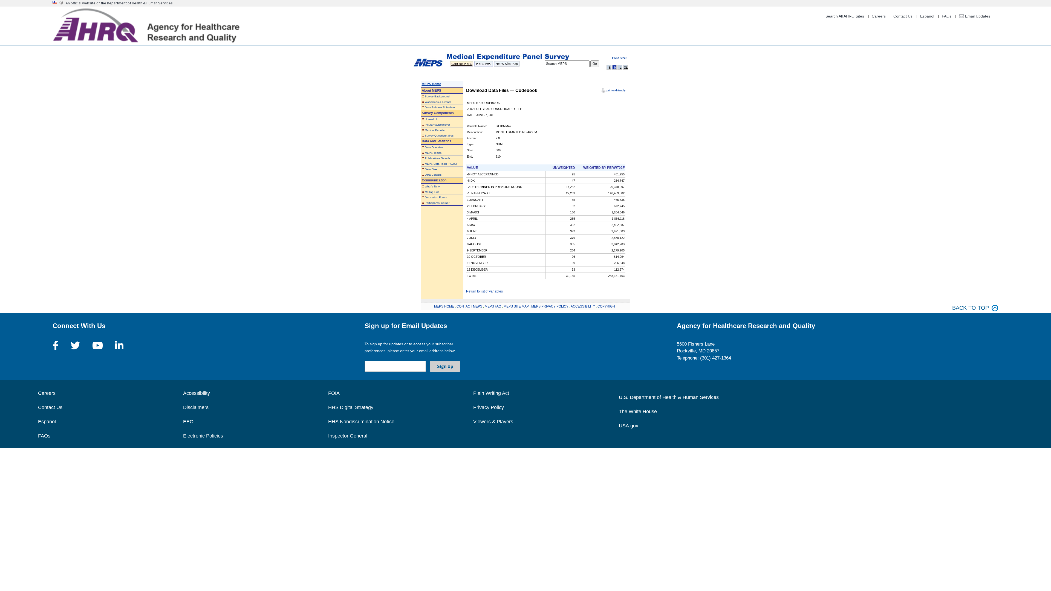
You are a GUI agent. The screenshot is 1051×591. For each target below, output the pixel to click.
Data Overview (434, 147)
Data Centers (433, 174)
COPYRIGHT (607, 306)
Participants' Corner (437, 202)
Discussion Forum (436, 197)
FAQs (946, 16)
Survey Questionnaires (439, 135)
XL (626, 67)
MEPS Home (431, 84)
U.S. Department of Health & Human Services (669, 397)
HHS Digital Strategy (350, 407)
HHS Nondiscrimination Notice (361, 421)
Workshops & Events (438, 101)
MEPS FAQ (493, 306)
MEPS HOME (444, 306)
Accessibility (196, 393)
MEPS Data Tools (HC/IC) (441, 163)
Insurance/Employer (437, 124)
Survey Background (437, 96)
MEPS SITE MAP (516, 306)
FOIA (334, 393)
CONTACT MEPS (469, 306)
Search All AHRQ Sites (844, 16)
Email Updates (977, 16)
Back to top (970, 308)
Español (927, 16)
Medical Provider (435, 130)
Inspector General (347, 436)
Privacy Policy (488, 407)
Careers (879, 16)
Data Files (431, 169)
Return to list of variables (484, 291)
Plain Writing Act (491, 393)
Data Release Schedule (440, 107)
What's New (432, 186)
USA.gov (628, 425)
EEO (188, 421)
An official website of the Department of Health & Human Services (119, 3)
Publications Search (437, 158)
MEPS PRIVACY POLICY (549, 306)
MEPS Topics (433, 152)
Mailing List (432, 191)
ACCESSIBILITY (583, 306)
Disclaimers (196, 407)
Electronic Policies (203, 436)
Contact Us (903, 16)
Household (431, 119)
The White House (638, 411)
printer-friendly (616, 90)
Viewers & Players (493, 421)
